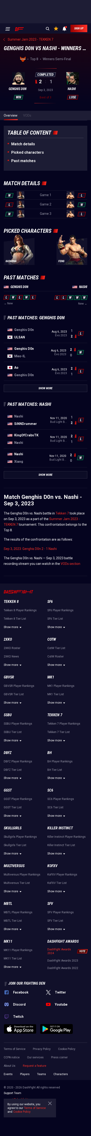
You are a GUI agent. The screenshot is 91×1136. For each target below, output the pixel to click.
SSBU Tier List (13, 732)
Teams (41, 1074)
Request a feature (34, 1065)
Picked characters (27, 152)
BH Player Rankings (60, 761)
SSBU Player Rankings (18, 723)
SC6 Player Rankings (60, 799)
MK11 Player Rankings (18, 950)
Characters (60, 1074)
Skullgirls (12, 828)
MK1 (50, 677)
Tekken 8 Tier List (15, 618)
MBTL (8, 903)
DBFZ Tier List (13, 769)
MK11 (8, 941)
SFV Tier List (55, 920)
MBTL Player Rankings (18, 912)
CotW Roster (55, 656)
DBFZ (7, 752)
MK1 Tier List (55, 694)
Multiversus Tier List (17, 883)
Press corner (59, 1057)
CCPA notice (12, 1057)
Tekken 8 (11, 601)
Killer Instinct (60, 828)
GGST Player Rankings (18, 799)
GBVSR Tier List (14, 694)
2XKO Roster (12, 648)
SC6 (50, 790)
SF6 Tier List (55, 618)
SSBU (8, 715)
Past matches (23, 161)
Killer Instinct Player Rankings (66, 836)
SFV (50, 903)
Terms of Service (14, 1049)
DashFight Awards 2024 (59, 951)
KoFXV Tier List (57, 883)
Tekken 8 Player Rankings (20, 610)
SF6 (50, 601)
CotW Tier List (56, 648)
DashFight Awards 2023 (62, 960)
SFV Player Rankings (60, 912)
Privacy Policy (42, 1049)
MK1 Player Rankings (60, 686)
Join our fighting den (26, 983)
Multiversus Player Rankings (22, 874)
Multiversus (14, 866)
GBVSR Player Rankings (19, 686)
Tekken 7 (62, 513)
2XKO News (11, 656)
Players (25, 1074)
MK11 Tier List (13, 958)
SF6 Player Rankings (60, 610)
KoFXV (52, 866)
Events (8, 1074)
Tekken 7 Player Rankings (63, 723)
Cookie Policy (66, 1049)
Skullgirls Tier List (15, 845)
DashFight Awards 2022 (62, 968)
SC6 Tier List (55, 807)
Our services (35, 1057)
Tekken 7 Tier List (58, 732)
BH (49, 752)
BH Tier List (54, 769)
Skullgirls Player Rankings (20, 836)
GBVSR (9, 677)
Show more (11, 627)
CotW (51, 639)
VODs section (70, 564)
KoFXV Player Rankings (62, 874)
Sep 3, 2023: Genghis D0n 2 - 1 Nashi (30, 549)
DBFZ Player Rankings (18, 761)
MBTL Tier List (13, 920)
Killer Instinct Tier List (61, 845)
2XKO (8, 639)
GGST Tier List (13, 807)
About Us (9, 1065)
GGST (8, 790)
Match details (23, 144)
